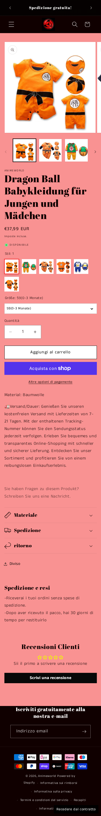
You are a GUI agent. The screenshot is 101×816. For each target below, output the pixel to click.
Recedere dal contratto (76, 809)
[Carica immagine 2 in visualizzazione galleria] (50, 150)
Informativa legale (53, 808)
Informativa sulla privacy (53, 791)
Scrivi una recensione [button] (50, 678)
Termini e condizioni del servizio (44, 800)
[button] (11, 24)
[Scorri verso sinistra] (5, 151)
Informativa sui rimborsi (58, 783)
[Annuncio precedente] (10, 7)
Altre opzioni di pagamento (50, 382)
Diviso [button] (15, 564)
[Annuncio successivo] (91, 7)
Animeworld (47, 776)
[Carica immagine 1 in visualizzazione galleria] (24, 150)
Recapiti (80, 800)
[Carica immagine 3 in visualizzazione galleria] (76, 150)
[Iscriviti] (84, 731)
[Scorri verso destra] (95, 151)
